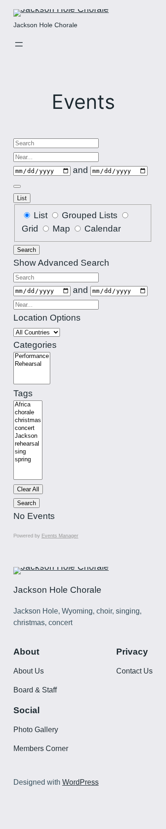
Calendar (101, 228)
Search (26, 249)
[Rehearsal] (32, 364)
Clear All (28, 489)
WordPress (80, 782)
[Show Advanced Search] (17, 186)
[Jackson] (28, 436)
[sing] (28, 452)
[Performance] (32, 356)
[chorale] (28, 413)
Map (61, 228)
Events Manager (60, 535)
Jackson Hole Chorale (45, 25)
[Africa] (28, 405)
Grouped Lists (89, 215)
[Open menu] (18, 44)
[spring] (28, 460)
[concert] (28, 428)
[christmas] (28, 420)
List (22, 198)
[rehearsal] (28, 444)
